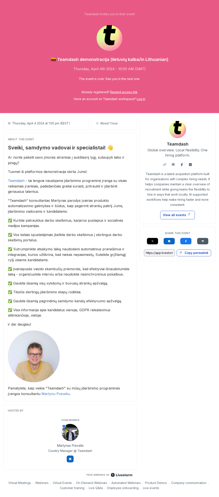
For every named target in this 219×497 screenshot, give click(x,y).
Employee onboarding (123, 488)
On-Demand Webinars (91, 483)
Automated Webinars (126, 483)
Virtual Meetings (19, 483)
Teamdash (16, 180)
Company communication (188, 483)
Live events (151, 488)
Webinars (42, 483)
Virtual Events (62, 483)
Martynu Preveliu (55, 394)
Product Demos (156, 483)
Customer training (72, 488)
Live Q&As (96, 488)
